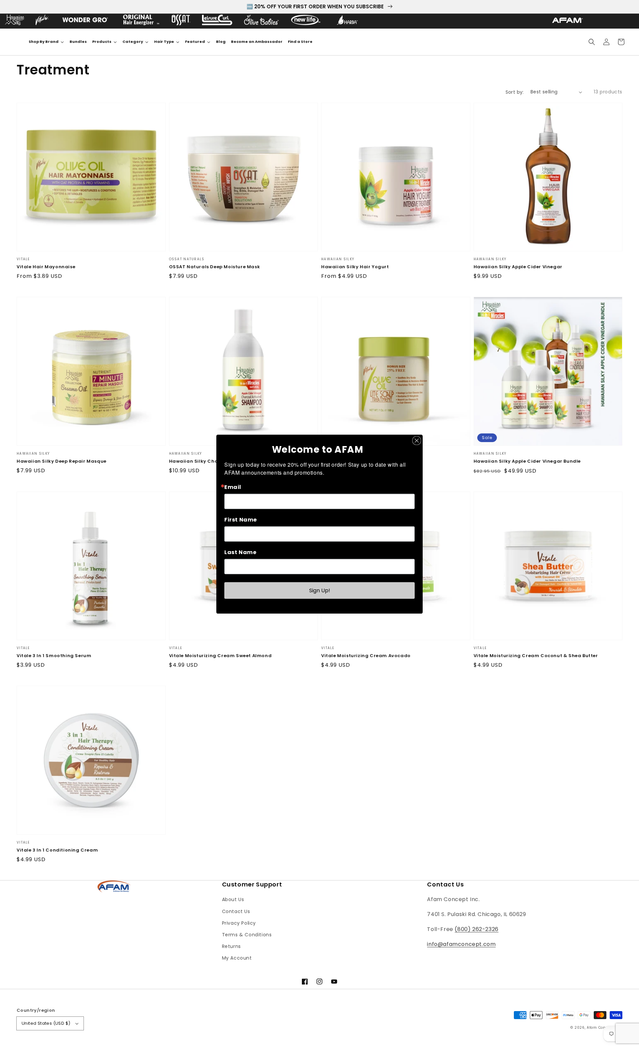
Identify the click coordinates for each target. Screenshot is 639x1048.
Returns (231, 946)
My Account (237, 958)
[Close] (417, 440)
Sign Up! (319, 590)
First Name (240, 519)
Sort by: (515, 92)
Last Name (240, 552)
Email (232, 487)
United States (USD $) (46, 1023)
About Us (233, 899)
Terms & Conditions (247, 934)
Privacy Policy (239, 923)
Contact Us (236, 911)
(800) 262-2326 (476, 929)
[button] (591, 42)
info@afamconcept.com (461, 944)
